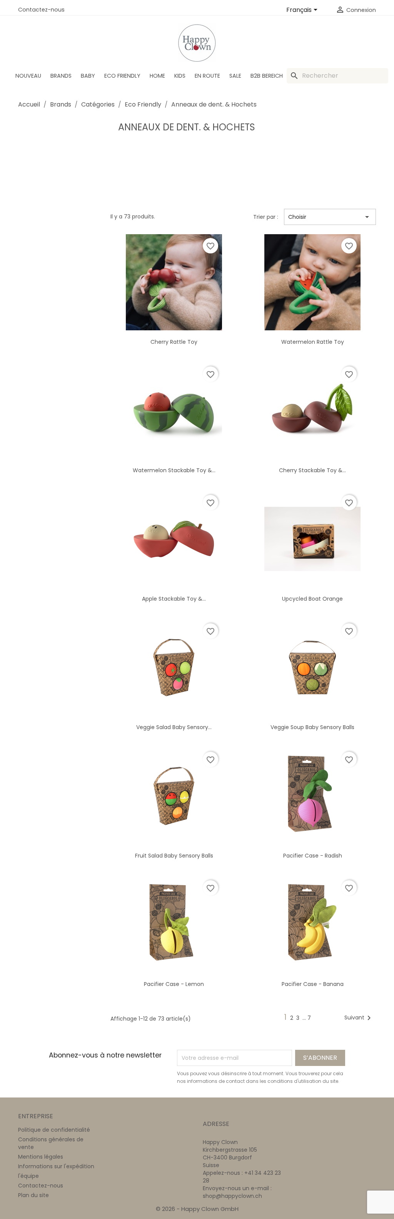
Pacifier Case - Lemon (174, 984)
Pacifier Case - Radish (312, 855)
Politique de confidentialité (54, 1130)
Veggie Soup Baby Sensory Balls (312, 727)
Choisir (330, 216)
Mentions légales (40, 1157)
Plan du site (33, 1195)
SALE (235, 76)
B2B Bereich (266, 76)
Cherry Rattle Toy (173, 342)
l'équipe (28, 1176)
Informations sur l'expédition (56, 1166)
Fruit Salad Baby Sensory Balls (174, 855)
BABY (88, 76)
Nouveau (28, 76)
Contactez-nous (41, 9)
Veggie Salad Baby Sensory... (174, 727)
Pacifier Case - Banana (313, 984)
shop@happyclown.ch (232, 1196)
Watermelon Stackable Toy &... (174, 470)
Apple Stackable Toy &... (174, 599)
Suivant (359, 1017)
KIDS (179, 76)
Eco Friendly (122, 76)
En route (207, 76)
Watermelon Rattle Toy (312, 342)
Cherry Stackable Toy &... (312, 470)
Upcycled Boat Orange (312, 599)
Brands (61, 76)
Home (157, 76)
